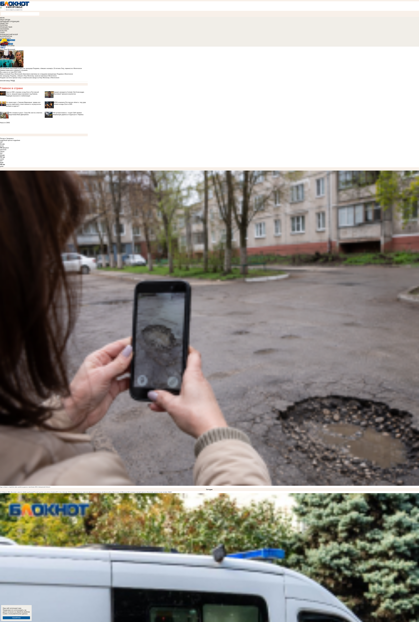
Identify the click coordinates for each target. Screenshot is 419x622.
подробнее (16, 140)
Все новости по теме (7, 72)
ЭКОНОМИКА (4, 29)
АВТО (11, 44)
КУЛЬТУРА (3, 31)
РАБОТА (12, 40)
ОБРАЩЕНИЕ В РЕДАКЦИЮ (9, 21)
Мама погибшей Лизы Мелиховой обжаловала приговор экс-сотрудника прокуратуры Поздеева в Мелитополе (36, 74)
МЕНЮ (2, 18)
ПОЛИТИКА (4, 25)
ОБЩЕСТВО (4, 23)
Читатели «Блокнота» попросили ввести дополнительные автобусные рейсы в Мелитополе (95, 492)
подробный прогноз (6, 140)
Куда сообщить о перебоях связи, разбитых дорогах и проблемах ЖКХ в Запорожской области (25, 487)
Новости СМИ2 (5, 122)
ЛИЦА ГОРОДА (5, 20)
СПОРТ (2, 33)
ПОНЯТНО (16, 618)
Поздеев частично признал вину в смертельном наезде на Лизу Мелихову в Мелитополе (29, 78)
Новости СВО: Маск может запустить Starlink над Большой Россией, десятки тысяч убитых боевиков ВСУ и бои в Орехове (35, 492)
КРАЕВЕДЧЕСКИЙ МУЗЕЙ (9, 34)
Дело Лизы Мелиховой (7, 49)
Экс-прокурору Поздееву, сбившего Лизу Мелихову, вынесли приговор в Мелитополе (28, 76)
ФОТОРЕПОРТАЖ (6, 36)
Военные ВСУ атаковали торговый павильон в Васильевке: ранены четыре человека (145, 492)
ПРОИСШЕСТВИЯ (6, 27)
